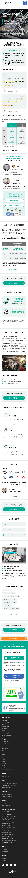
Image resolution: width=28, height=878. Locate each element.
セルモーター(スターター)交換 (9, 602)
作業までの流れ (5, 726)
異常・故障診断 (5, 748)
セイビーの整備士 (6, 733)
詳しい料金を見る (14, 269)
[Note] (3, 865)
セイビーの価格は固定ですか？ (11, 530)
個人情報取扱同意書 (6, 832)
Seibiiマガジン (5, 803)
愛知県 (3, 765)
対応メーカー (5, 731)
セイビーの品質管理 (6, 735)
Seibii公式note (5, 805)
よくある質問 (5, 849)
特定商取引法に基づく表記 (8, 834)
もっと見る (14, 614)
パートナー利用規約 (6, 814)
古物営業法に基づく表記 (7, 836)
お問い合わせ (5, 851)
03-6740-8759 (14, 200)
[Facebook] (11, 865)
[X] (7, 865)
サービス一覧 (5, 741)
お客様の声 (4, 724)
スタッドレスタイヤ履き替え (9, 593)
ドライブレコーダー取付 (8, 596)
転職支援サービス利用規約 (8, 838)
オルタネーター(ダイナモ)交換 (9, 599)
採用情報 (4, 860)
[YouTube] (15, 865)
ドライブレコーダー (6, 744)
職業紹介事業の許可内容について (9, 840)
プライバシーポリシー (7, 825)
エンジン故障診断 (6, 605)
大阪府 (3, 767)
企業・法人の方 (5, 776)
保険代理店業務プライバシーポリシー (10, 830)
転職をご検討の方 (6, 787)
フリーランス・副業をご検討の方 (9, 783)
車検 (18, 596)
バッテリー (4, 746)
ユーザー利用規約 (6, 812)
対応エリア (4, 728)
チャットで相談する (14, 205)
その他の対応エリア (6, 770)
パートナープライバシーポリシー (9, 828)
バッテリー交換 (6, 589)
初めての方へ (5, 720)
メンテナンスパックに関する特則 (9, 816)
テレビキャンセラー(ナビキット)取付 (10, 608)
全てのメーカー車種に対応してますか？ (12, 535)
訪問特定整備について (7, 842)
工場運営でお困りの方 (7, 796)
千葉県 (3, 759)
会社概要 (4, 858)
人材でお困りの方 (6, 794)
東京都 (3, 757)
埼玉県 (3, 761)
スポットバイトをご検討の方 (8, 785)
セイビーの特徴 (5, 722)
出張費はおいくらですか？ (10, 524)
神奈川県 (4, 763)
